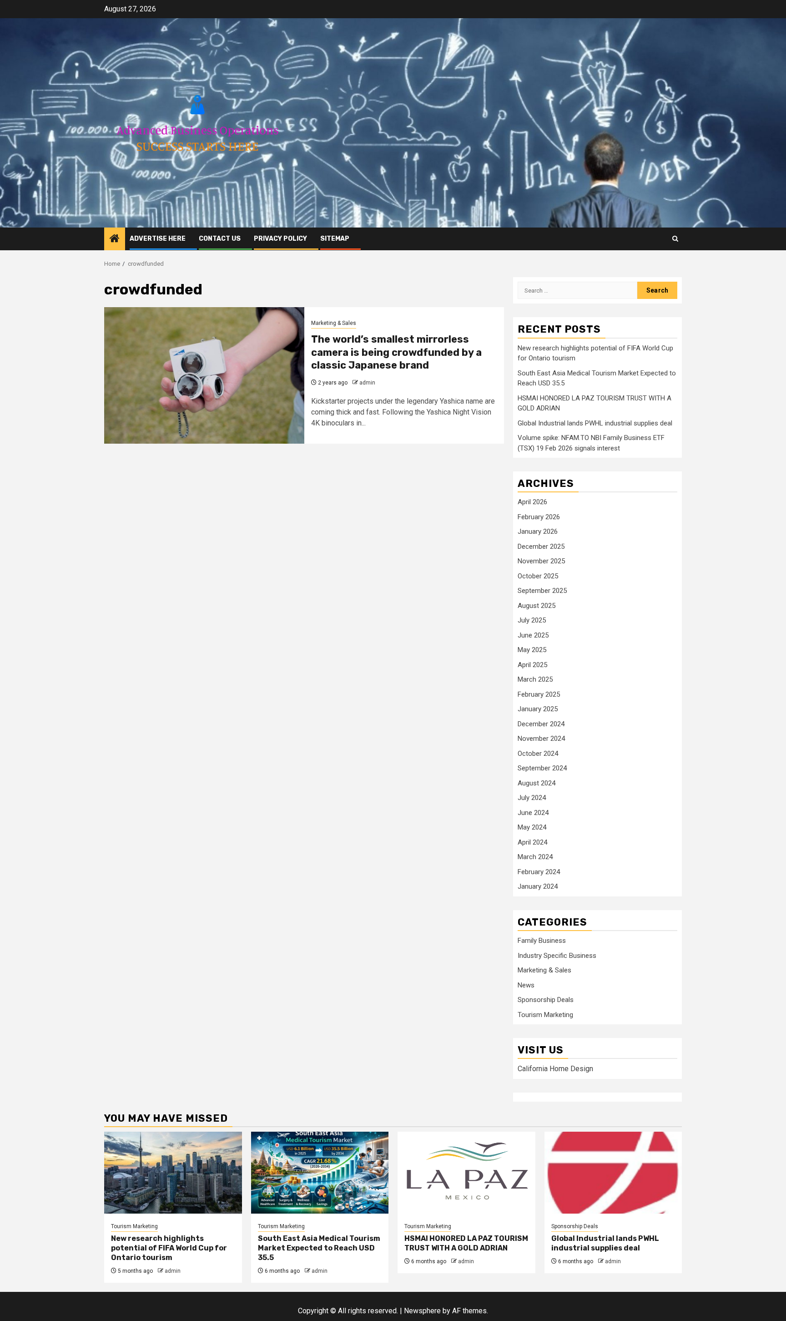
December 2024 (541, 724)
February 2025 (539, 694)
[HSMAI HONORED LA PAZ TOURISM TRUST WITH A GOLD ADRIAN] (466, 1173)
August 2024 (536, 783)
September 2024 (542, 768)
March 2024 (535, 857)
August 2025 (536, 606)
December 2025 (541, 546)
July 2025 (532, 620)
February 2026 (539, 517)
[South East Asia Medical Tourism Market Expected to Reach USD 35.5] (320, 1173)
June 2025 (533, 635)
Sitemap (334, 239)
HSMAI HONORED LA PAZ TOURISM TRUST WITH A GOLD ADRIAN (466, 1243)
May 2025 (532, 650)
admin (367, 383)
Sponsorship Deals (546, 1000)
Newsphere (422, 1310)
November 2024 (541, 738)
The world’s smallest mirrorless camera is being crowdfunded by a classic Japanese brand (396, 352)
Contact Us (220, 239)
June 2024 (533, 813)
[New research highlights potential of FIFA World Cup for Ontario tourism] (173, 1173)
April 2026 (532, 502)
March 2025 (535, 679)
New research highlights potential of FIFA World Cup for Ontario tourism (169, 1248)
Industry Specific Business (557, 956)
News (526, 985)
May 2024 (532, 827)
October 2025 (538, 576)
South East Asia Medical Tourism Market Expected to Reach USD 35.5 (319, 1248)
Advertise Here (158, 239)
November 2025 (541, 561)
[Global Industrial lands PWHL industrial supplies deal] (613, 1173)
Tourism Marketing (545, 1015)
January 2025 (538, 709)
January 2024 (538, 886)
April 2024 (532, 842)
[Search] (675, 239)
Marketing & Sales (333, 323)
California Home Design (555, 1068)
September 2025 (542, 591)
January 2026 (538, 531)
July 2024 (532, 798)
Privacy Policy (280, 239)
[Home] (115, 239)
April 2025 (532, 665)
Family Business (542, 940)
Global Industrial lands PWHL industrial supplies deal (595, 423)
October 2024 (538, 753)
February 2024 (539, 872)
